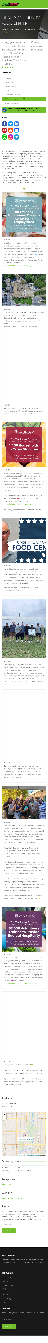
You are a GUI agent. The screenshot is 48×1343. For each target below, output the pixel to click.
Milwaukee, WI (27, 29)
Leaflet (20, 1155)
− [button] (4, 1117)
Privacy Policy (8, 1285)
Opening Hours (10, 87)
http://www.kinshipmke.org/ (12, 1198)
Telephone (9, 82)
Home (4, 29)
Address (8, 78)
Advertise (6, 1295)
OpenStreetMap (34, 1155)
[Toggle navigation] (43, 5)
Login (5, 1302)
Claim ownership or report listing (16, 99)
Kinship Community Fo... (25, 1139)
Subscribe (8, 1231)
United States (14, 29)
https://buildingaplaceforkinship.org (17, 266)
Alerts (7, 91)
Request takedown (11, 104)
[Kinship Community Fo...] (24, 1134)
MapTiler (26, 1155)
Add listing (7, 1299)
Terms (5, 1281)
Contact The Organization (14, 95)
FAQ (4, 1289)
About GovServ (8, 1277)
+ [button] (4, 1114)
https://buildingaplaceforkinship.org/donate (20, 504)
